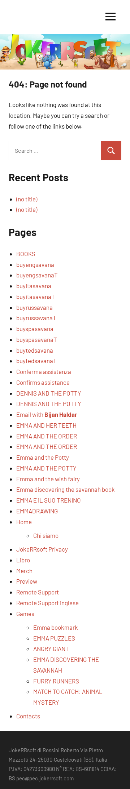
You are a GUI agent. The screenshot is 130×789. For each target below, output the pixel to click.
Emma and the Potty (42, 457)
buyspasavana (34, 328)
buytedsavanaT (36, 360)
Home (24, 521)
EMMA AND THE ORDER (46, 436)
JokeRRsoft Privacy (42, 549)
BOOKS (25, 253)
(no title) (26, 198)
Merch (24, 570)
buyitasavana (33, 285)
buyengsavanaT (37, 274)
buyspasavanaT (36, 339)
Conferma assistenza (43, 371)
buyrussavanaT (36, 317)
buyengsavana (35, 264)
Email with (46, 414)
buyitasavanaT (35, 296)
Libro (23, 559)
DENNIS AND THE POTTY (48, 393)
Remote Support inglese (47, 602)
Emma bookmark (55, 627)
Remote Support (37, 592)
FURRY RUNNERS (56, 681)
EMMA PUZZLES (54, 638)
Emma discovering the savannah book (65, 489)
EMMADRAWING (37, 510)
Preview (26, 581)
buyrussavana (34, 307)
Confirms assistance (43, 382)
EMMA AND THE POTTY (46, 468)
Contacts (28, 715)
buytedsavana (34, 350)
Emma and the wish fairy (48, 478)
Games (25, 613)
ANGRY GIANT (51, 648)
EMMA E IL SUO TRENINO (48, 500)
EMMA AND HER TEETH (46, 425)
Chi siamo (45, 535)
